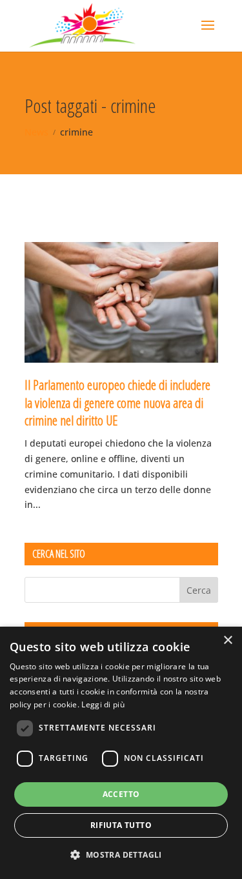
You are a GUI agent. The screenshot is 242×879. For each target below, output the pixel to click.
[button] (120, 855)
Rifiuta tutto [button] (121, 825)
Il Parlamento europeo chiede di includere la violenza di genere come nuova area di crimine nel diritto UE (117, 402)
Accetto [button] (121, 794)
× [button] (227, 640)
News (36, 132)
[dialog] (121, 753)
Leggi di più (103, 704)
